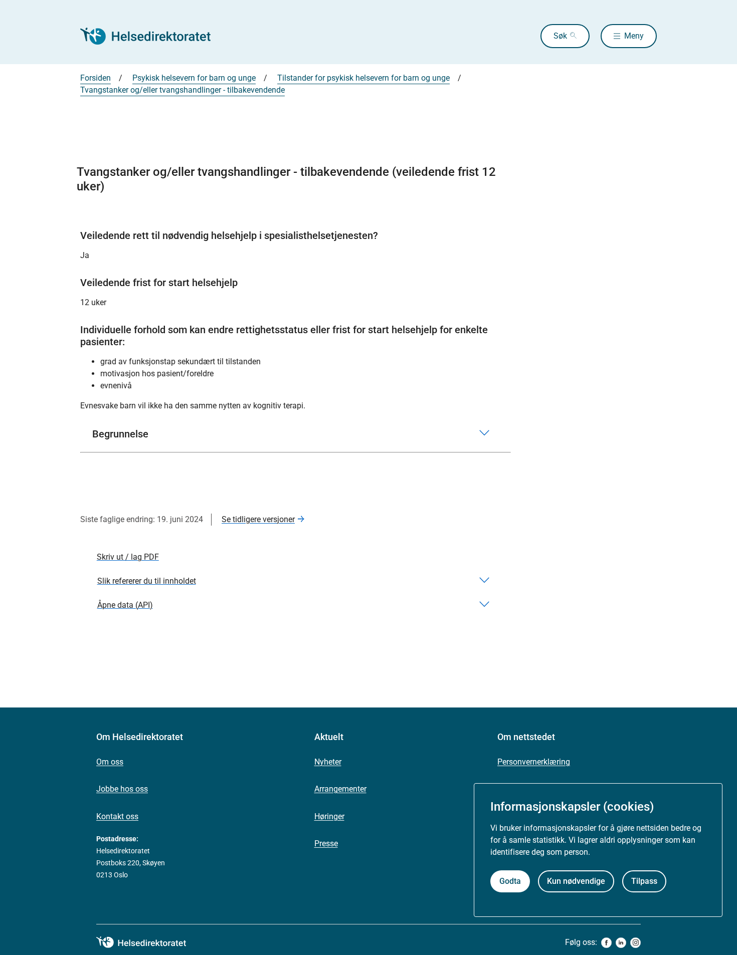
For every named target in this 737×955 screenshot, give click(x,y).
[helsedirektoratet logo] (148, 942)
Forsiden (95, 78)
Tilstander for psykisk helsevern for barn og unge (363, 78)
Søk (560, 36)
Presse (326, 843)
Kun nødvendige (576, 881)
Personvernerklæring (533, 762)
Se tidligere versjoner (258, 519)
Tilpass (644, 881)
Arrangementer (340, 789)
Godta (510, 881)
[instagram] (635, 942)
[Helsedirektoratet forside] (152, 36)
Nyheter (327, 762)
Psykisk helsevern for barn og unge (194, 78)
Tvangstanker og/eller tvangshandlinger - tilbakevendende (182, 90)
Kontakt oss (117, 816)
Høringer (329, 816)
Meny (634, 36)
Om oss (109, 762)
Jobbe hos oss (122, 789)
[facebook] (606, 942)
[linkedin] (621, 942)
